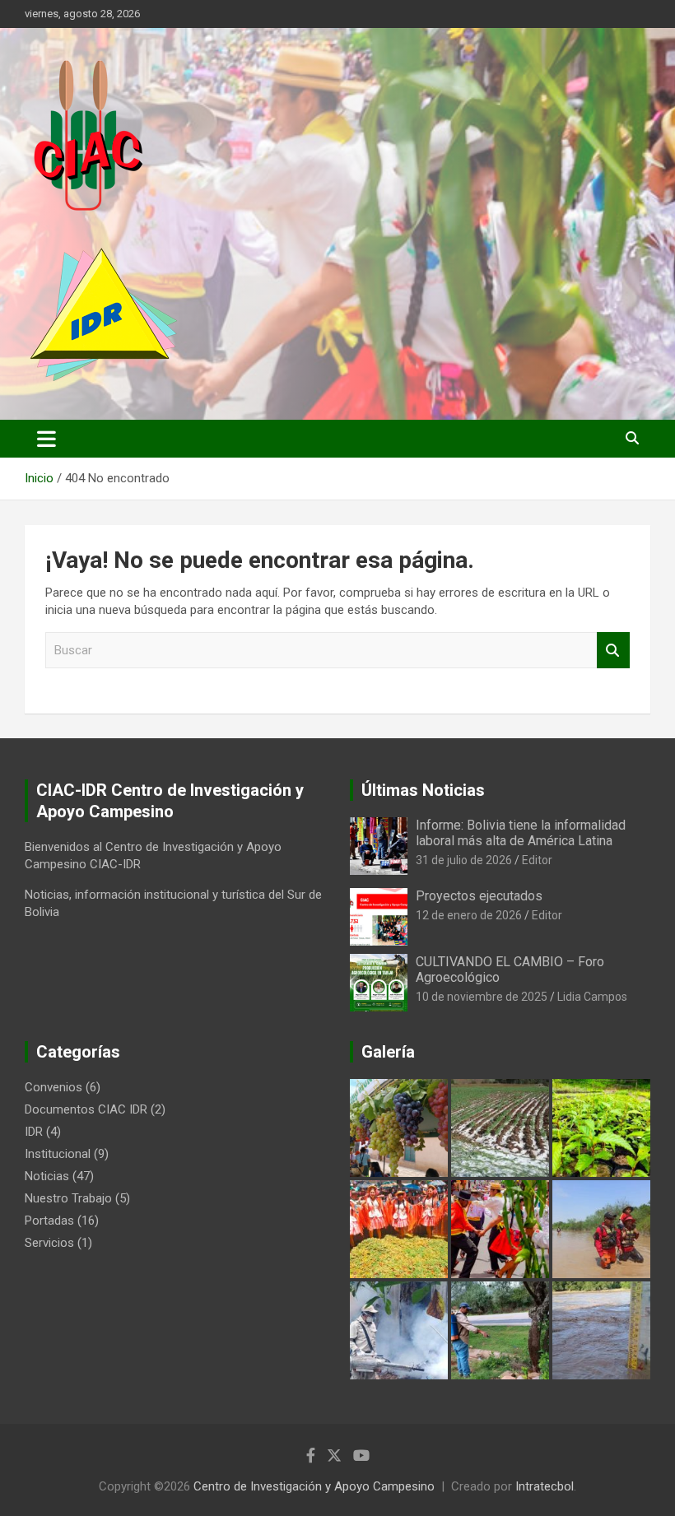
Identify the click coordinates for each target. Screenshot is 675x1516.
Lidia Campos (592, 996)
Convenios (53, 1087)
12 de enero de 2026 (469, 915)
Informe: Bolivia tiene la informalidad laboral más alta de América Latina (521, 833)
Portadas (49, 1220)
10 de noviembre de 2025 (481, 996)
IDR (34, 1131)
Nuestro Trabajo (68, 1198)
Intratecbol (544, 1486)
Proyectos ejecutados (479, 896)
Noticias (47, 1176)
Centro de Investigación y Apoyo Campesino (314, 1486)
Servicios (49, 1242)
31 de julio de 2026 (464, 860)
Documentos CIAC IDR (86, 1109)
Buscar (613, 650)
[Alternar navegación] (46, 439)
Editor (537, 860)
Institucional (58, 1153)
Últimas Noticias (423, 790)
